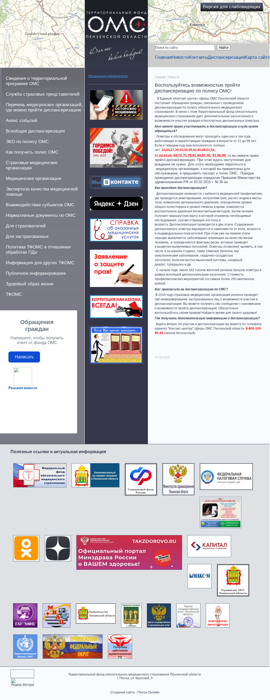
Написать (24, 357)
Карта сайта (257, 57)
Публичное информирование (36, 273)
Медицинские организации (33, 178)
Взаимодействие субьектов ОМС (40, 204)
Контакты (198, 57)
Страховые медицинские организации (31, 165)
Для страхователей (26, 225)
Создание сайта (122, 692)
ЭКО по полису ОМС (27, 141)
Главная (163, 57)
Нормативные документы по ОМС (41, 215)
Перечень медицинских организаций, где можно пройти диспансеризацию (44, 107)
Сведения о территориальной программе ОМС (36, 81)
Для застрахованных (27, 236)
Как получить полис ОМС (32, 152)
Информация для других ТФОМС (40, 262)
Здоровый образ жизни (29, 283)
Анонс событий (21, 120)
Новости (180, 57)
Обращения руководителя (108, 76)
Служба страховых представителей (43, 94)
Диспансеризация (226, 57)
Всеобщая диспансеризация (35, 131)
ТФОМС (14, 294)
